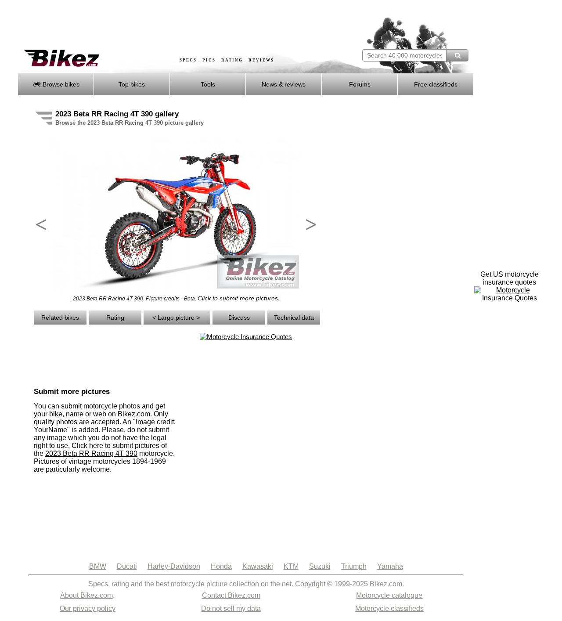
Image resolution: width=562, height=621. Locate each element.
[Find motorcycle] (457, 55)
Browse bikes (60, 84)
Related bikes (60, 317)
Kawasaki (257, 566)
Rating (115, 317)
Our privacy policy (87, 608)
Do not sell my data (231, 608)
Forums (360, 84)
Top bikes (132, 84)
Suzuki (320, 566)
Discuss (239, 317)
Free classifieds (436, 84)
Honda (221, 566)
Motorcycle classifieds (389, 608)
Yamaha (390, 566)
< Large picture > (177, 317)
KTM (291, 566)
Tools (208, 84)
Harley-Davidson (174, 566)
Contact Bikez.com (231, 595)
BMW (97, 566)
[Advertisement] (177, 25)
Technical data (294, 317)
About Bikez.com (86, 595)
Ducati (127, 566)
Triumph (354, 566)
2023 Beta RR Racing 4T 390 (91, 453)
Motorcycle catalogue (389, 595)
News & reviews (284, 84)
